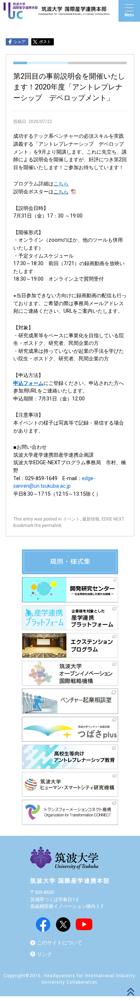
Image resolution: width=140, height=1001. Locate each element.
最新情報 (90, 519)
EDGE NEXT (113, 519)
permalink (51, 525)
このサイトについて (59, 943)
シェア (19, 41)
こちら (61, 192)
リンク (44, 954)
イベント (71, 519)
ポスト (45, 41)
